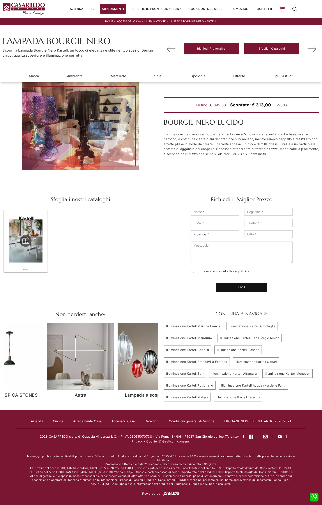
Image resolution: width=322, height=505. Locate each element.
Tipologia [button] (197, 76)
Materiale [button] (118, 76)
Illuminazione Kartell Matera (187, 397)
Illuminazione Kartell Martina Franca (193, 326)
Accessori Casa (128, 21)
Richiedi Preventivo (211, 48)
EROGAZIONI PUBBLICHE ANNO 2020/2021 (257, 421)
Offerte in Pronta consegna (156, 9)
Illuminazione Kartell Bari (184, 373)
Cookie (151, 441)
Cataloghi (152, 421)
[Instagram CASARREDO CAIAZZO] (265, 436)
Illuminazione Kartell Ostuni (256, 362)
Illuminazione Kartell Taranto (238, 397)
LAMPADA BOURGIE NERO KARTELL (193, 21)
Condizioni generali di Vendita (191, 421)
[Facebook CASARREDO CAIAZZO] (251, 436)
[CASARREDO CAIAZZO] (24, 9)
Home (109, 21)
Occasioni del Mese (205, 9)
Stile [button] (158, 76)
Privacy (137, 441)
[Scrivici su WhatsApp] (314, 497)
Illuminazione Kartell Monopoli (287, 373)
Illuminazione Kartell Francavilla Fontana (196, 362)
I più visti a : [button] (283, 76)
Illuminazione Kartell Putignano (189, 385)
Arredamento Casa (87, 421)
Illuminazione (155, 21)
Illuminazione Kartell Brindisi (187, 350)
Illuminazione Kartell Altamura (234, 373)
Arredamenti (113, 9)
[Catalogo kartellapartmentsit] (26, 241)
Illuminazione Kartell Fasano (238, 350)
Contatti (264, 9)
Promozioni (240, 9)
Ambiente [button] (75, 76)
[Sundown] (171, 48)
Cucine (58, 421)
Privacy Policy (239, 271)
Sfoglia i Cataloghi (271, 48)
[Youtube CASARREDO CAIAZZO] (280, 436)
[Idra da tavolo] (311, 48)
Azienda (77, 9)
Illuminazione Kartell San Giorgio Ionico (249, 338)
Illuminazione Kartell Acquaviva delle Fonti (253, 385)
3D (92, 9)
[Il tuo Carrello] (283, 8)
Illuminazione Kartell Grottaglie (252, 326)
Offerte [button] (239, 76)
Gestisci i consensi (176, 441)
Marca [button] (34, 76)
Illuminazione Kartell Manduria (189, 338)
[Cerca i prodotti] (294, 9)
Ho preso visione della (222, 271)
